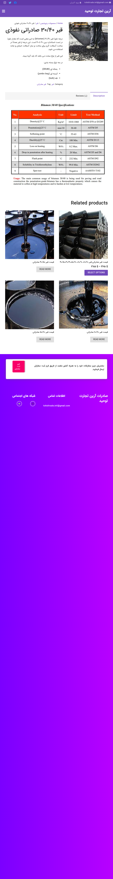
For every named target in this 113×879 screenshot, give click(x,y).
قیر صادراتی (41, 84)
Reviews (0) (81, 96)
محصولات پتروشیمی (48, 23)
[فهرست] (3, 11)
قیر (37, 23)
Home (60, 23)
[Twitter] (10, 2)
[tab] (99, 96)
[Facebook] (15, 2)
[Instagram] (4, 2)
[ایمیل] (19, 403)
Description (99, 96)
